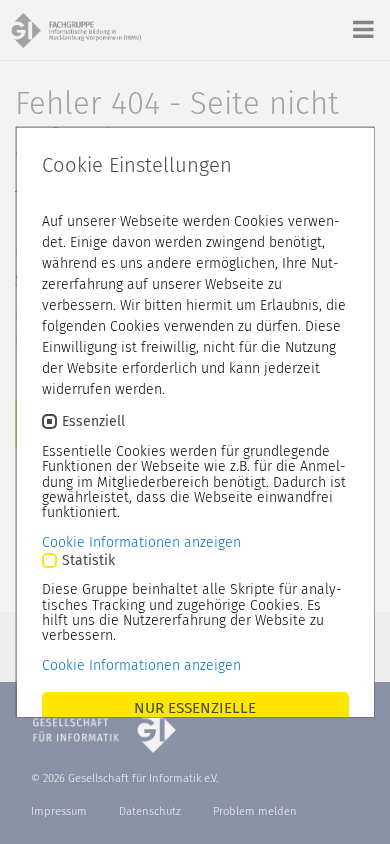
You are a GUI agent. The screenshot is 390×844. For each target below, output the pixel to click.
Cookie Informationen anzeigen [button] (141, 541)
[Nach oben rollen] (354, 808)
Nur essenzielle (195, 707)
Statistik (88, 559)
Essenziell (93, 421)
